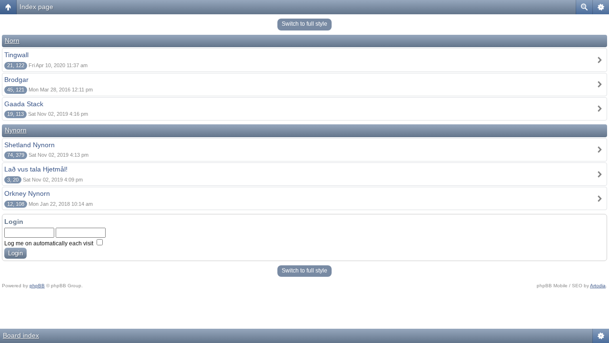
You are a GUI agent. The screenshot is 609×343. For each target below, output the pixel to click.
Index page (36, 6)
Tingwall (16, 55)
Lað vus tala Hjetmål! (36, 169)
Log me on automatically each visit (49, 243)
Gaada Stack (23, 104)
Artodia (598, 285)
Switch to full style (304, 23)
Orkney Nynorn (27, 193)
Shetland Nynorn (29, 145)
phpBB (37, 285)
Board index (21, 335)
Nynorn (16, 130)
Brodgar (16, 79)
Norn (12, 40)
